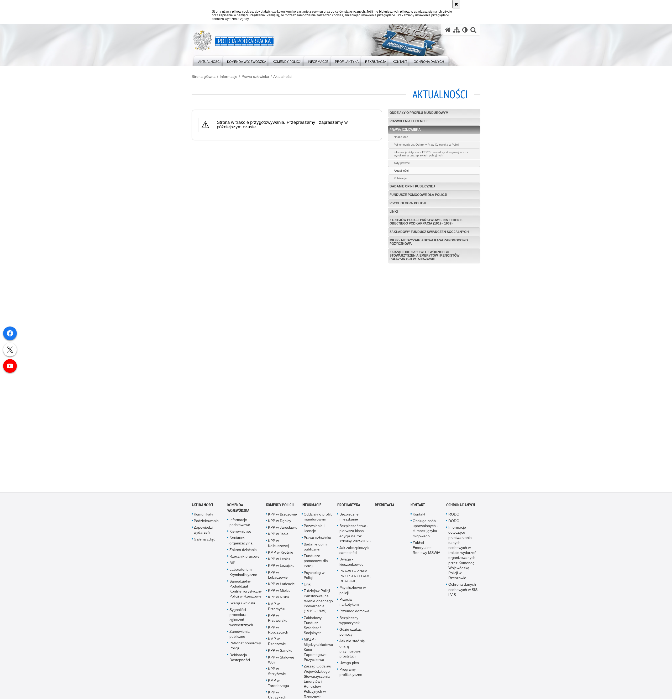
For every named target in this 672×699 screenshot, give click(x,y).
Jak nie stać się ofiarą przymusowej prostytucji (352, 650)
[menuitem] (209, 60)
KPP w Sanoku (280, 652)
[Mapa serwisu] (456, 30)
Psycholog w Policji (408, 203)
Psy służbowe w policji (352, 591)
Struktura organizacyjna (241, 542)
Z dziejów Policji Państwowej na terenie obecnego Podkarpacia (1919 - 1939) (426, 221)
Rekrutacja (384, 506)
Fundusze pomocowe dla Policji (418, 195)
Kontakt (418, 506)
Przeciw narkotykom (349, 603)
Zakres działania (243, 551)
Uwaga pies (349, 664)
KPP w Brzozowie (282, 515)
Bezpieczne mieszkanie (349, 518)
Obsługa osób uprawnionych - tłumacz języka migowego (425, 530)
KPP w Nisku (278, 598)
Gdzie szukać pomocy (350, 633)
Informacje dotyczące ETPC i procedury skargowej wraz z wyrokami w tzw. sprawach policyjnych (431, 154)
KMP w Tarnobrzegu (278, 684)
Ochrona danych (460, 506)
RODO (453, 515)
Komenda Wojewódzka (238, 508)
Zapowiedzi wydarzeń (203, 531)
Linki (394, 211)
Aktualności (282, 76)
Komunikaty (203, 515)
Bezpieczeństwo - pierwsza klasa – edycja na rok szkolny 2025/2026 (355, 535)
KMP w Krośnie (280, 554)
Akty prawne (402, 163)
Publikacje (400, 178)
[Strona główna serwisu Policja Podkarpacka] (448, 30)
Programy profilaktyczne (350, 673)
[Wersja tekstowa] (465, 30)
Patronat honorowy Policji (245, 647)
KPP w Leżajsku (281, 567)
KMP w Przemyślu (276, 607)
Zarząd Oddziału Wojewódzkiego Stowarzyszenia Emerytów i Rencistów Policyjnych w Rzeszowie (424, 255)
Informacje (228, 76)
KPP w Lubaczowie (278, 576)
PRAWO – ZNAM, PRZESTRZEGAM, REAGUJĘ (355, 577)
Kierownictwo (240, 533)
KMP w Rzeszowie (277, 642)
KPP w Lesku (279, 560)
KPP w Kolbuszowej (278, 544)
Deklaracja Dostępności (239, 658)
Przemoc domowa (354, 612)
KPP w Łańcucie (281, 585)
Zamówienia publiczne (239, 635)
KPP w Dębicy (279, 522)
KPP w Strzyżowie (277, 672)
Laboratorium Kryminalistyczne (243, 573)
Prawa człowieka (255, 76)
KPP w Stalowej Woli (281, 661)
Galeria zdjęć (205, 540)
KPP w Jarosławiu (282, 529)
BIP (232, 564)
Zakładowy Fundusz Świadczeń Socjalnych (429, 232)
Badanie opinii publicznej (412, 186)
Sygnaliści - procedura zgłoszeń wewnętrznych (241, 618)
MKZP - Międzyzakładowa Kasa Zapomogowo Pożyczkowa (429, 242)
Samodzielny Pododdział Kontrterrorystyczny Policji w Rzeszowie (245, 590)
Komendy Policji (280, 506)
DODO (453, 522)
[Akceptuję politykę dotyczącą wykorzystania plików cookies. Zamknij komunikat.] (456, 4)
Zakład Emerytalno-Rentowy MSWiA (426, 549)
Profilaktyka (348, 506)
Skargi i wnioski (242, 604)
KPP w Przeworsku (277, 619)
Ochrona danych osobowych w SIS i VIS (462, 591)
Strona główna (204, 76)
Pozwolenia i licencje (409, 121)
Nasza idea (401, 137)
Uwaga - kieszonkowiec (351, 563)
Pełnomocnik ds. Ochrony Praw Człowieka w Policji (426, 144)
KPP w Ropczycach (278, 631)
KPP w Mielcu (279, 592)
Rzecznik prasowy (244, 558)
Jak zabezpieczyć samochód (354, 551)
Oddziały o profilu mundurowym (419, 113)
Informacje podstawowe (239, 523)
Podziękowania (206, 522)
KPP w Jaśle (278, 535)
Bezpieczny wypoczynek (349, 621)
